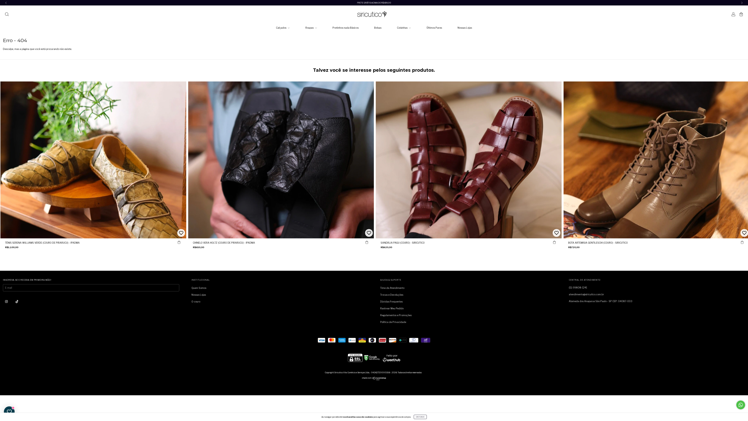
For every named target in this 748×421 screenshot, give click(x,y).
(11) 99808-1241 (578, 287)
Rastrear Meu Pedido (392, 308)
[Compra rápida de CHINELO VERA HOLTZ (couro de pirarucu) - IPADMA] (367, 242)
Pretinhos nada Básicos (346, 27)
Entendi (420, 417)
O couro (195, 301)
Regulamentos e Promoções (396, 315)
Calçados (281, 27)
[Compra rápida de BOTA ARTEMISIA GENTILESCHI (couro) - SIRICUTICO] (742, 242)
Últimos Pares (434, 27)
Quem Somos (198, 288)
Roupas (309, 27)
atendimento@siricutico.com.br (586, 294)
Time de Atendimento (392, 288)
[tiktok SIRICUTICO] (16, 301)
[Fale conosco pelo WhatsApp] (740, 405)
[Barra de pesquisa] (7, 14)
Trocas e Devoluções (391, 294)
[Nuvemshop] (374, 379)
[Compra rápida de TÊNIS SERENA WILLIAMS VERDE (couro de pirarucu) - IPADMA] (179, 242)
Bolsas (377, 27)
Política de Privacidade (393, 322)
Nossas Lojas (465, 27)
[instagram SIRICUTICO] (7, 301)
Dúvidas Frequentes (391, 301)
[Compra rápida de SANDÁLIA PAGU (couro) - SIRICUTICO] (554, 242)
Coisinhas (402, 27)
